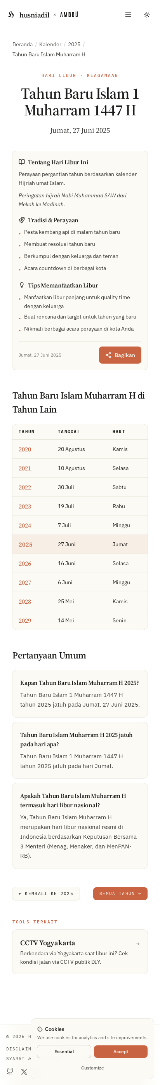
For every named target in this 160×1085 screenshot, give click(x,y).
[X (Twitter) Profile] (24, 1072)
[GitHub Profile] (10, 1072)
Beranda (22, 44)
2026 (25, 563)
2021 (25, 468)
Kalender (50, 44)
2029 (25, 620)
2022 (25, 487)
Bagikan (125, 355)
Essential (64, 1051)
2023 (25, 506)
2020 (25, 449)
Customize (92, 1068)
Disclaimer (22, 1049)
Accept (120, 1051)
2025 (74, 44)
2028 (25, 601)
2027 (25, 582)
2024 (25, 525)
